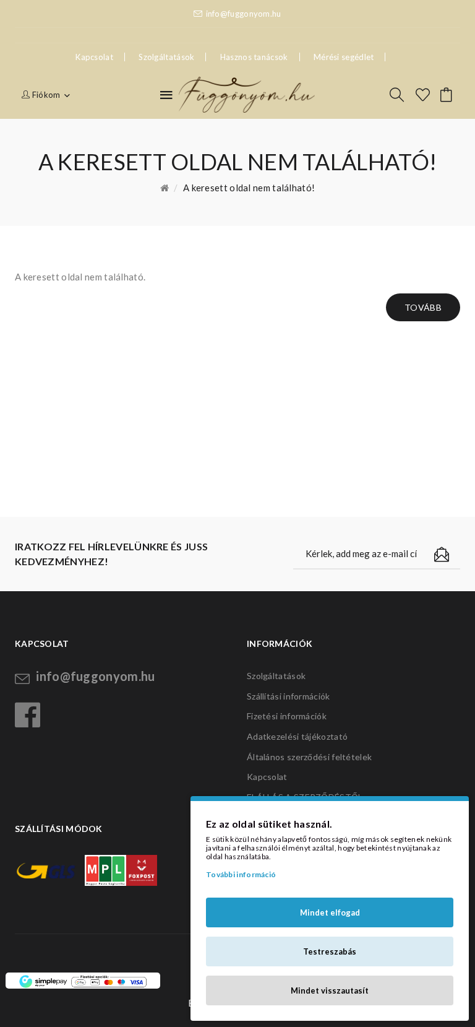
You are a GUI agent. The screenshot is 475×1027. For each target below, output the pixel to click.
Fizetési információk (287, 716)
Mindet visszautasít (330, 990)
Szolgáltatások (166, 57)
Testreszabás (329, 951)
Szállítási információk (288, 696)
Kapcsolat (267, 776)
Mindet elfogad (330, 912)
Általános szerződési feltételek (309, 757)
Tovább (423, 307)
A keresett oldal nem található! (249, 187)
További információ (241, 874)
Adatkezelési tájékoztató (297, 736)
